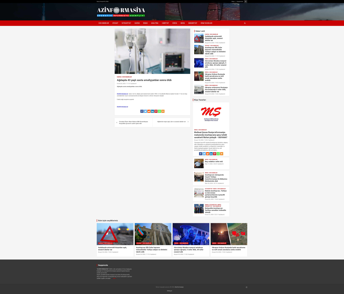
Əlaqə (233, 1)
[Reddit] (148, 111)
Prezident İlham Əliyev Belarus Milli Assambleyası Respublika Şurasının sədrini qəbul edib (133, 122)
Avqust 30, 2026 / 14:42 (211, 42)
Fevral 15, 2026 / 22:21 (211, 214)
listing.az (169, 291)
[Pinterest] (155, 111)
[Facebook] (142, 111)
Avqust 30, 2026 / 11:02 (211, 69)
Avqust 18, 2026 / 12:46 (201, 140)
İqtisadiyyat (126, 23)
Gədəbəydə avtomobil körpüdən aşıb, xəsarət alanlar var (214, 38)
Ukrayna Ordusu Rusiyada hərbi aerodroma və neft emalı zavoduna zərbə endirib (215, 77)
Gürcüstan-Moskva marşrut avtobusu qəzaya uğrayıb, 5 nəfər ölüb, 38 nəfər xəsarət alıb (215, 64)
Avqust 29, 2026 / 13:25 (211, 94)
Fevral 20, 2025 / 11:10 (123, 83)
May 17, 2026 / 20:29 (211, 164)
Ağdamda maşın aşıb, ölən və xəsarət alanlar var (171, 121)
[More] (162, 111)
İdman (145, 23)
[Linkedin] (152, 111)
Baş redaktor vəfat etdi (214, 161)
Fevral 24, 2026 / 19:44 (211, 199)
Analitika (154, 23)
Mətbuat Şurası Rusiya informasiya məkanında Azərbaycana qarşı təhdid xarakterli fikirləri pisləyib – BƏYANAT (210, 135)
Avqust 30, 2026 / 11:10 (211, 56)
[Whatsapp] (159, 111)
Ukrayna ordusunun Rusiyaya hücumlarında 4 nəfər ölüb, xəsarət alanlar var (216, 89)
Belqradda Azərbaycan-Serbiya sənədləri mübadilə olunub (215, 210)
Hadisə (137, 23)
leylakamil (133, 83)
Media (183, 23)
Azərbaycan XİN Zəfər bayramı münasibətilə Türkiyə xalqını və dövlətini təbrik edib (215, 50)
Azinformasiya (179, 287)
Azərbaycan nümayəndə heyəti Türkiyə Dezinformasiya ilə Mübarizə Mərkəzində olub (216, 178)
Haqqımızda (240, 1)
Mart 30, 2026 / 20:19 (211, 183)
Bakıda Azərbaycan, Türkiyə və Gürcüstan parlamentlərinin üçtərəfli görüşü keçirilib (216, 194)
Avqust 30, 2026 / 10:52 (211, 82)
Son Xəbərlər (104, 23)
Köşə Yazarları (206, 23)
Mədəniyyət (192, 23)
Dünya (174, 23)
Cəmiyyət (165, 23)
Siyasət (115, 23)
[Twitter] (145, 111)
